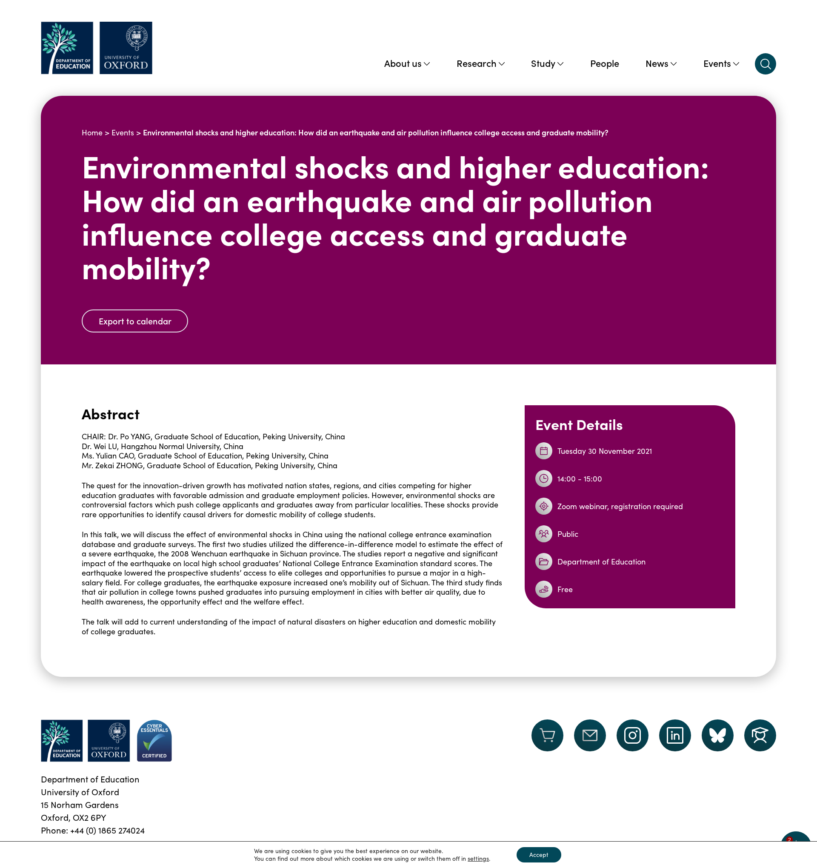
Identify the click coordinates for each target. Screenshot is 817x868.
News (657, 62)
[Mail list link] (590, 740)
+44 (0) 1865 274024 (107, 830)
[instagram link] (632, 735)
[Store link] (547, 740)
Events (717, 62)
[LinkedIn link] (675, 735)
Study (543, 62)
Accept (538, 855)
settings (478, 858)
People (604, 62)
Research (477, 62)
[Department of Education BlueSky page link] (718, 735)
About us (403, 62)
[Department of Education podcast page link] (760, 735)
